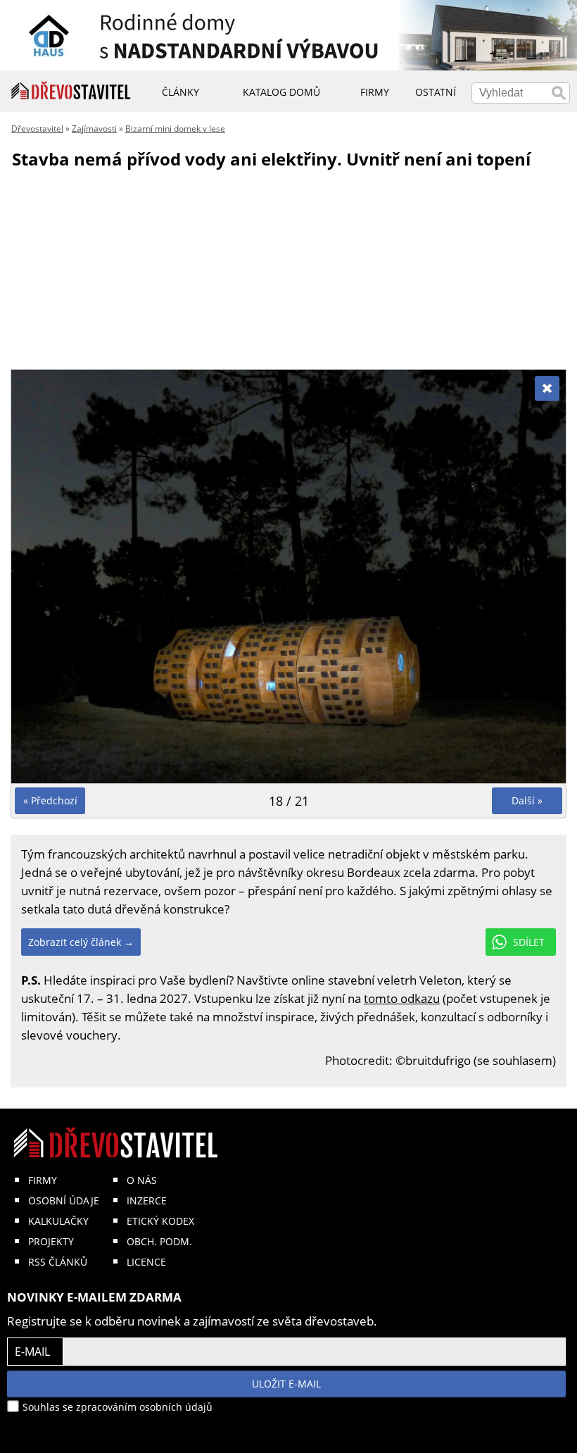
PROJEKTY (51, 1241)
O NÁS (142, 1180)
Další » (527, 800)
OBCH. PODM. (159, 1241)
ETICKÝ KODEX (160, 1221)
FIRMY (42, 1180)
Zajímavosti (94, 129)
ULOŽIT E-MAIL (286, 1383)
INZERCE (147, 1200)
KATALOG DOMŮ (281, 92)
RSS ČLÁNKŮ (57, 1261)
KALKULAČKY (58, 1221)
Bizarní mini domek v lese (175, 129)
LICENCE (146, 1261)
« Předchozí (50, 800)
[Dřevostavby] (71, 90)
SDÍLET (529, 942)
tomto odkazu (402, 998)
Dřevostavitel (37, 129)
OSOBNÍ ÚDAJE (63, 1200)
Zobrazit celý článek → (81, 942)
